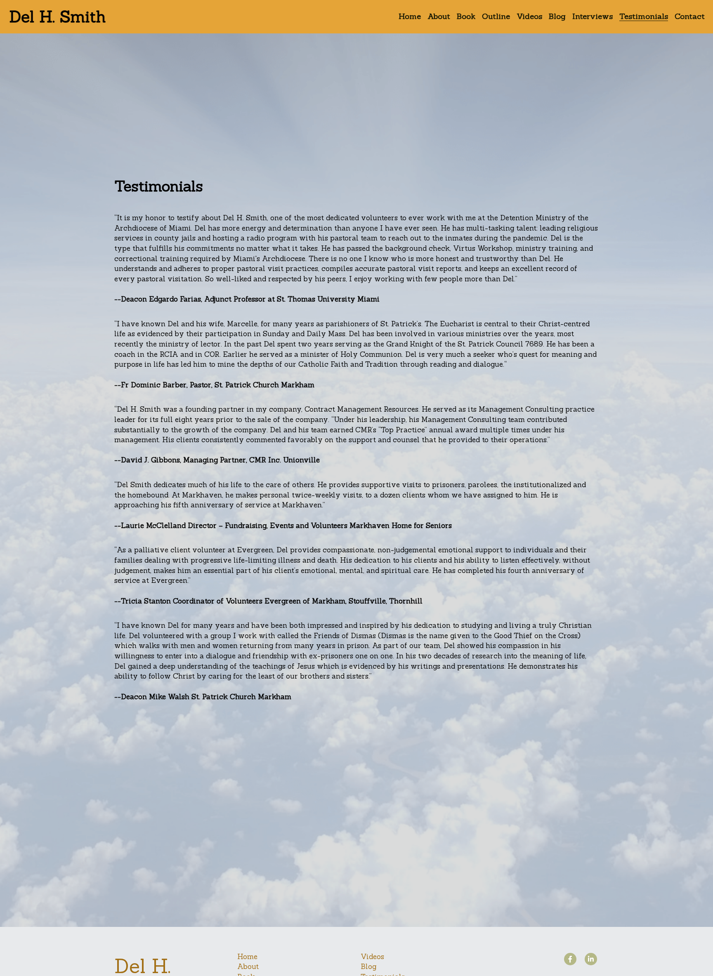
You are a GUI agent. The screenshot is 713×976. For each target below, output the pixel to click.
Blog (368, 857)
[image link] (57, 15)
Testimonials (383, 867)
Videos (372, 847)
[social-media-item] (570, 850)
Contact (374, 877)
